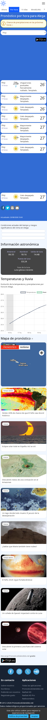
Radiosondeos (28, 698)
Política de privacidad (18, 716)
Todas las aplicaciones (31, 685)
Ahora (4, 9)
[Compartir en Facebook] (3, 208)
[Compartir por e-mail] (17, 208)
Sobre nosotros (7, 685)
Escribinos (5, 689)
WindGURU (36, 9)
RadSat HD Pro (28, 695)
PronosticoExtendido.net (32, 689)
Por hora (14, 9)
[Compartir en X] (7, 208)
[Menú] (43, 3)
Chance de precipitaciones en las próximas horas (25, 23)
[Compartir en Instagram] (12, 208)
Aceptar (34, 716)
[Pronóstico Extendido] (3, 3)
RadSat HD (26, 692)
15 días (24, 9)
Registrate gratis (8, 695)
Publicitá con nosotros (10, 692)
